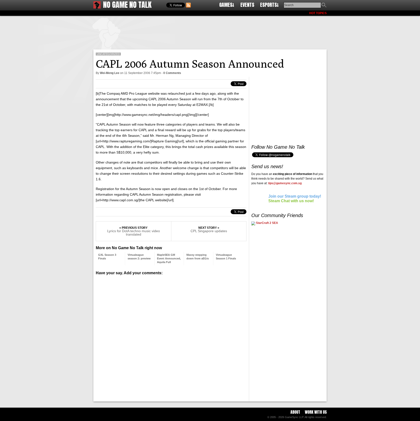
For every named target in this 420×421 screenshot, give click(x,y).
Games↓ (226, 5)
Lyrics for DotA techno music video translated (133, 232)
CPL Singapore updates (209, 231)
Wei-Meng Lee (109, 73)
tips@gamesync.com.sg (285, 183)
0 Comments (172, 73)
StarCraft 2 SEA (266, 223)
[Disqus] (171, 336)
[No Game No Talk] (97, 7)
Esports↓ (269, 5)
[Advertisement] (210, 32)
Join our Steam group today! (294, 196)
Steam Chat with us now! (291, 201)
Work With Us (316, 412)
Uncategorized (108, 54)
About (295, 412)
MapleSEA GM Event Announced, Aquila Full (169, 258)
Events (247, 5)
